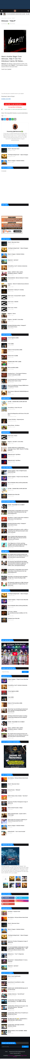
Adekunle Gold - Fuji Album (14, 454)
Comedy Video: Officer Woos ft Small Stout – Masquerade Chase (18, 1013)
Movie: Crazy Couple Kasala (14, 976)
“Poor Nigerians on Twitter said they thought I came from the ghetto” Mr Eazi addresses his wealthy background (17, 545)
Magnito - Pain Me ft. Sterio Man (15, 319)
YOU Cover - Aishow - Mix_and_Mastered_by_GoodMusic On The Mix (17, 613)
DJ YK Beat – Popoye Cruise (14, 911)
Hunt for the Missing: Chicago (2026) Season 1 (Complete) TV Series (18, 386)
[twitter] (22, 898)
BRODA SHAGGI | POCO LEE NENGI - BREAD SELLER (17, 1031)
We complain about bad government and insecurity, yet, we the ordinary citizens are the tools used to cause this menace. (18, 556)
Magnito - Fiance (12, 313)
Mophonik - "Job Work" (13, 260)
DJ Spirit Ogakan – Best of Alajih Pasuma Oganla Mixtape (17, 471)
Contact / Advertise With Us (15, 1053)
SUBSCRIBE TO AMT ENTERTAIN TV (14, 104)
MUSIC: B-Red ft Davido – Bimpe (15, 807)
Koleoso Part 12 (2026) (13, 355)
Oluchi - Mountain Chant (13, 148)
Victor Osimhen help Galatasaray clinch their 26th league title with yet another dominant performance (17, 538)
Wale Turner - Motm (12, 307)
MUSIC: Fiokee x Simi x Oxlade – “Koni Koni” (18, 795)
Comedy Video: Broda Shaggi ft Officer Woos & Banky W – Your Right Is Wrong (17, 1000)
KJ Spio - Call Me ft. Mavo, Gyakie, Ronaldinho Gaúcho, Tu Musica (15, 272)
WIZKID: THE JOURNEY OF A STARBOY (16, 504)
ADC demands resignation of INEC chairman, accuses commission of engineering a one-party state (18, 584)
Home (2, 18)
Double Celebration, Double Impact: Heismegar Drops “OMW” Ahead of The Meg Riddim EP (18, 449)
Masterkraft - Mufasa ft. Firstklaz (16, 289)
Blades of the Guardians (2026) (15, 349)
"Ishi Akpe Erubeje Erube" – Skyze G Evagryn (18, 154)
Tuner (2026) (10, 343)
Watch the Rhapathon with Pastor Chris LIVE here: (18, 414)
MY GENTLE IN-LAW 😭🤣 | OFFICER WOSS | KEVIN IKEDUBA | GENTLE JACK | (17, 1019)
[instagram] (22, 901)
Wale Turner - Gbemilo (13, 301)
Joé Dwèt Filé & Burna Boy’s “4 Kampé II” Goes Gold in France (17, 326)
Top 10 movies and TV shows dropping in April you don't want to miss (17, 380)
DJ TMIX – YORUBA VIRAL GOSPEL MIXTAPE (17, 401)
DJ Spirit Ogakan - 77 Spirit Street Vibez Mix (18, 476)
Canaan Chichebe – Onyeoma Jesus (16, 419)
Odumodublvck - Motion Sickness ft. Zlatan (18, 277)
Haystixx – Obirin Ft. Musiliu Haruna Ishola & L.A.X (18, 284)
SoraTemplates (11, 1055)
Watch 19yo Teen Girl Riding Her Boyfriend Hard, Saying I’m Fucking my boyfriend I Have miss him (18, 710)
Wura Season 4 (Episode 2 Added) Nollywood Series (18, 392)
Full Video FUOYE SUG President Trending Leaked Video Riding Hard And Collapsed (17, 716)
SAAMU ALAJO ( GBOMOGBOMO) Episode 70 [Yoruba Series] (18, 988)
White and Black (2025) (13, 367)
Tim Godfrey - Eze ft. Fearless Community (17, 266)
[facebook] (8, 898)
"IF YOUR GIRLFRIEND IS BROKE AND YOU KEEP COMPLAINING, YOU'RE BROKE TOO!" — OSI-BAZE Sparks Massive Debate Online (18, 948)
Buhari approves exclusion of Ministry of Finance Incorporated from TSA (17, 820)
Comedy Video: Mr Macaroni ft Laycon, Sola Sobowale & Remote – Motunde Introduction (18, 1007)
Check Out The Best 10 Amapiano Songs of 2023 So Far (18, 802)
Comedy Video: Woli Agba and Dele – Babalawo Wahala (16, 1025)
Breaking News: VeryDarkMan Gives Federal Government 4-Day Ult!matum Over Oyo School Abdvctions (18, 512)
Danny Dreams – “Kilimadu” (14, 789)
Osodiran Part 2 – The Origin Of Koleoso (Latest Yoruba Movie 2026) (17, 374)
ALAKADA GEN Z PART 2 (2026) (14, 361)
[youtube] (8, 904)
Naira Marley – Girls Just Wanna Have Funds (18, 778)
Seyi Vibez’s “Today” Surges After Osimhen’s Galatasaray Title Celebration (18, 518)
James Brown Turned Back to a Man (16, 982)
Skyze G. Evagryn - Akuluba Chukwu (16, 160)
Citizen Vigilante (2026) (13, 337)
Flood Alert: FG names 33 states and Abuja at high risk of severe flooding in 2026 (17, 577)
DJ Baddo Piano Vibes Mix (14, 494)
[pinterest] (8, 901)
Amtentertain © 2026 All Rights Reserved (17, 1051)
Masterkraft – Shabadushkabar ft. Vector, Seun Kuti (18, 960)
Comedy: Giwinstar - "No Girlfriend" (16, 994)
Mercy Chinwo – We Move (13, 425)
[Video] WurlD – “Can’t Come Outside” (16, 831)
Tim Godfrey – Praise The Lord (15, 407)
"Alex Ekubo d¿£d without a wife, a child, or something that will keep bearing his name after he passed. (18, 531)
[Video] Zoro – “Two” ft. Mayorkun (16, 954)
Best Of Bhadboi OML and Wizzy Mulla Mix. (18, 482)
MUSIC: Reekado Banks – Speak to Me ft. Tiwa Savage (17, 814)
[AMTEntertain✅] (5, 23)
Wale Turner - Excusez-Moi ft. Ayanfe (16, 295)
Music (6, 18)
